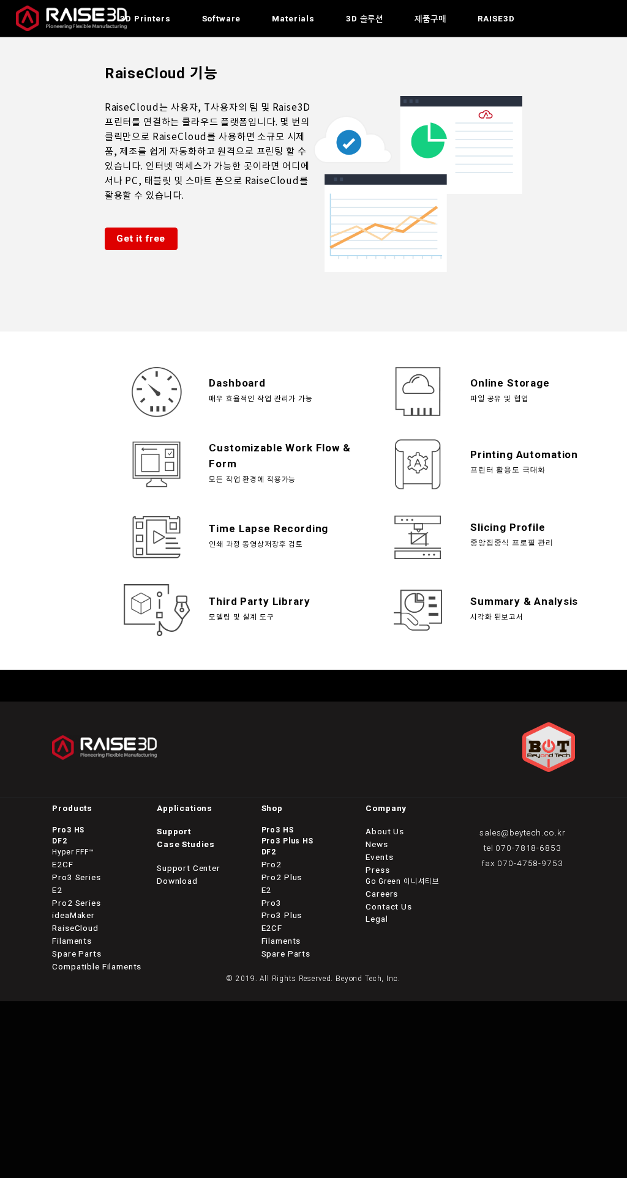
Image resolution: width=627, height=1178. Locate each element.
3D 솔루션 (364, 18)
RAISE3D (496, 18)
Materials (293, 18)
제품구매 (430, 18)
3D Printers (145, 18)
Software (221, 18)
